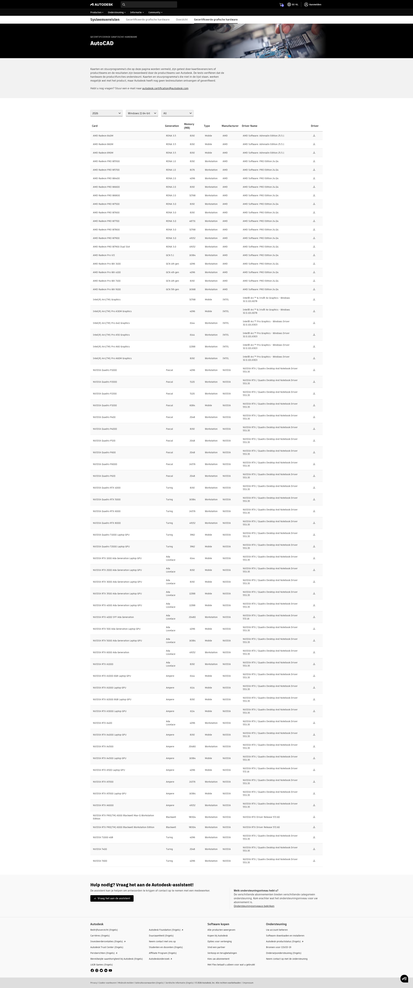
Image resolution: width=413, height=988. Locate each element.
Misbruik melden (125, 982)
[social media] (101, 970)
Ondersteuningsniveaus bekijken (254, 906)
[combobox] (149, 4)
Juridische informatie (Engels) (179, 982)
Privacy (93, 982)
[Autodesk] (101, 4)
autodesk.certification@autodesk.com (165, 88)
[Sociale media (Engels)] (101, 970)
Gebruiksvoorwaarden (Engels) (149, 982)
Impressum (248, 982)
